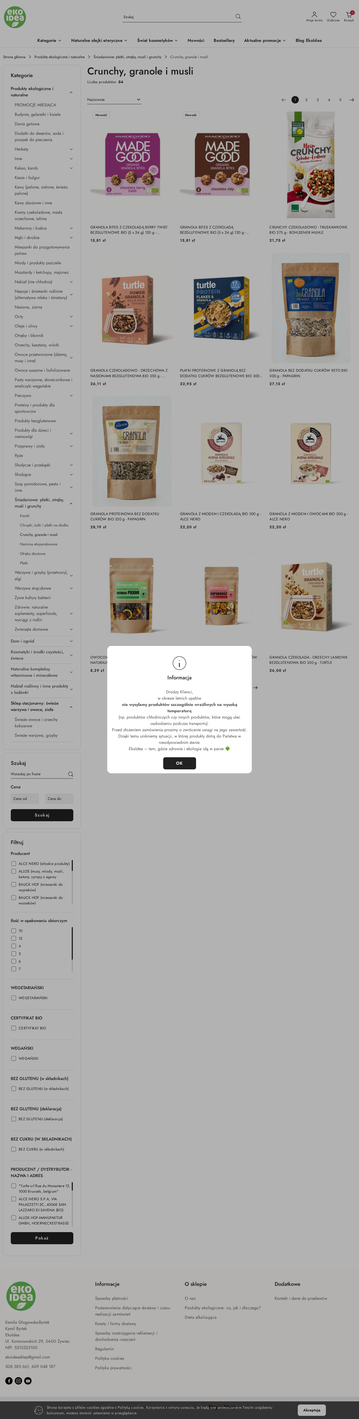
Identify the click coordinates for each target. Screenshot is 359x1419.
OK (179, 763)
